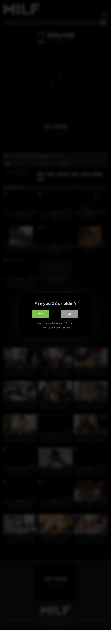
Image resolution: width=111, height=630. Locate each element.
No (69, 314)
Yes (40, 314)
